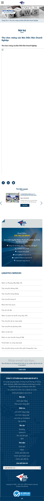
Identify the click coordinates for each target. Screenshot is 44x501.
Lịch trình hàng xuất (22, 415)
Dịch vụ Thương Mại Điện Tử (12, 283)
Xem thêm (25, 205)
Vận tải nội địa (7, 310)
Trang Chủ (5, 20)
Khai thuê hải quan (8, 304)
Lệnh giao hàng (22, 401)
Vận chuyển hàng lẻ (9, 299)
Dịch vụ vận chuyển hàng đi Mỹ (13, 337)
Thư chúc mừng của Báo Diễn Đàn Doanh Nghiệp (23, 20)
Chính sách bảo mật (22, 453)
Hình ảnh (22, 447)
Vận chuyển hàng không (10, 293)
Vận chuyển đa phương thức (11, 326)
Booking (22, 429)
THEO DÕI (22, 370)
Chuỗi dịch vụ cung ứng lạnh (12, 342)
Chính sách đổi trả (22, 459)
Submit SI (22, 432)
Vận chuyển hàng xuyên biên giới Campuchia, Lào (19, 348)
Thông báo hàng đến (22, 404)
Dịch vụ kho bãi (7, 332)
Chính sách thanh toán (22, 456)
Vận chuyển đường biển (10, 288)
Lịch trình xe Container (22, 418)
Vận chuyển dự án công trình (12, 321)
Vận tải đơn (22, 421)
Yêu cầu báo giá (22, 436)
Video (22, 450)
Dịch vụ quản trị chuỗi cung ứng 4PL (15, 315)
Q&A (22, 439)
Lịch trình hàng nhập (22, 412)
